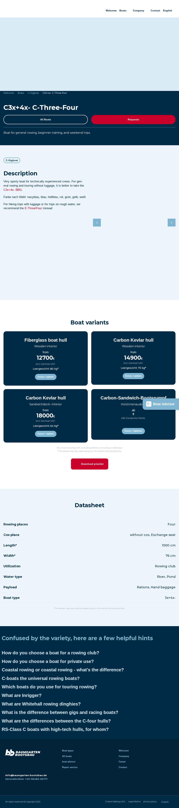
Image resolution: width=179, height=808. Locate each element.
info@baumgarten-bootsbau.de (26, 775)
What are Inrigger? (22, 695)
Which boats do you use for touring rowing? (49, 686)
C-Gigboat (33, 93)
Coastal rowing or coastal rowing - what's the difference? (63, 669)
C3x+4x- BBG (12, 189)
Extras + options (46, 377)
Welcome (111, 10)
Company (138, 10)
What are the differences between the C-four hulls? (56, 721)
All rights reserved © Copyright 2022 (22, 801)
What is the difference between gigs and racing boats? (60, 712)
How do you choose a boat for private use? (48, 661)
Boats (122, 10)
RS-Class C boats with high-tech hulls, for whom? (55, 729)
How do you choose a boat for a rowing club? (50, 652)
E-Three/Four (33, 208)
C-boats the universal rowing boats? (41, 678)
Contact (155, 10)
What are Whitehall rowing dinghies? (41, 704)
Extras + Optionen (133, 431)
